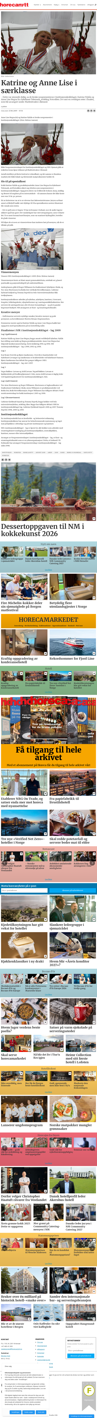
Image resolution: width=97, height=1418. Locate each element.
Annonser (64, 5)
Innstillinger (15, 1412)
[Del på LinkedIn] (91, 110)
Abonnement (47, 5)
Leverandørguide (43, 1360)
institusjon (7, 452)
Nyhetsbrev (81, 5)
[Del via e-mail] (94, 110)
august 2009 (40, 452)
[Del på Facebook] (88, 110)
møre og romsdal (74, 452)
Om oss (72, 5)
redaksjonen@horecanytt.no (11, 1349)
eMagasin (90, 5)
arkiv (50, 452)
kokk (62, 452)
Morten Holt (5, 1356)
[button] (4, 555)
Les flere (48, 570)
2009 (56, 452)
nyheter (17, 452)
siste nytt (88, 452)
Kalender (40, 1356)
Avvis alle (41, 1412)
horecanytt (28, 452)
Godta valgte (28, 1412)
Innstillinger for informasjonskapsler (81, 1416)
